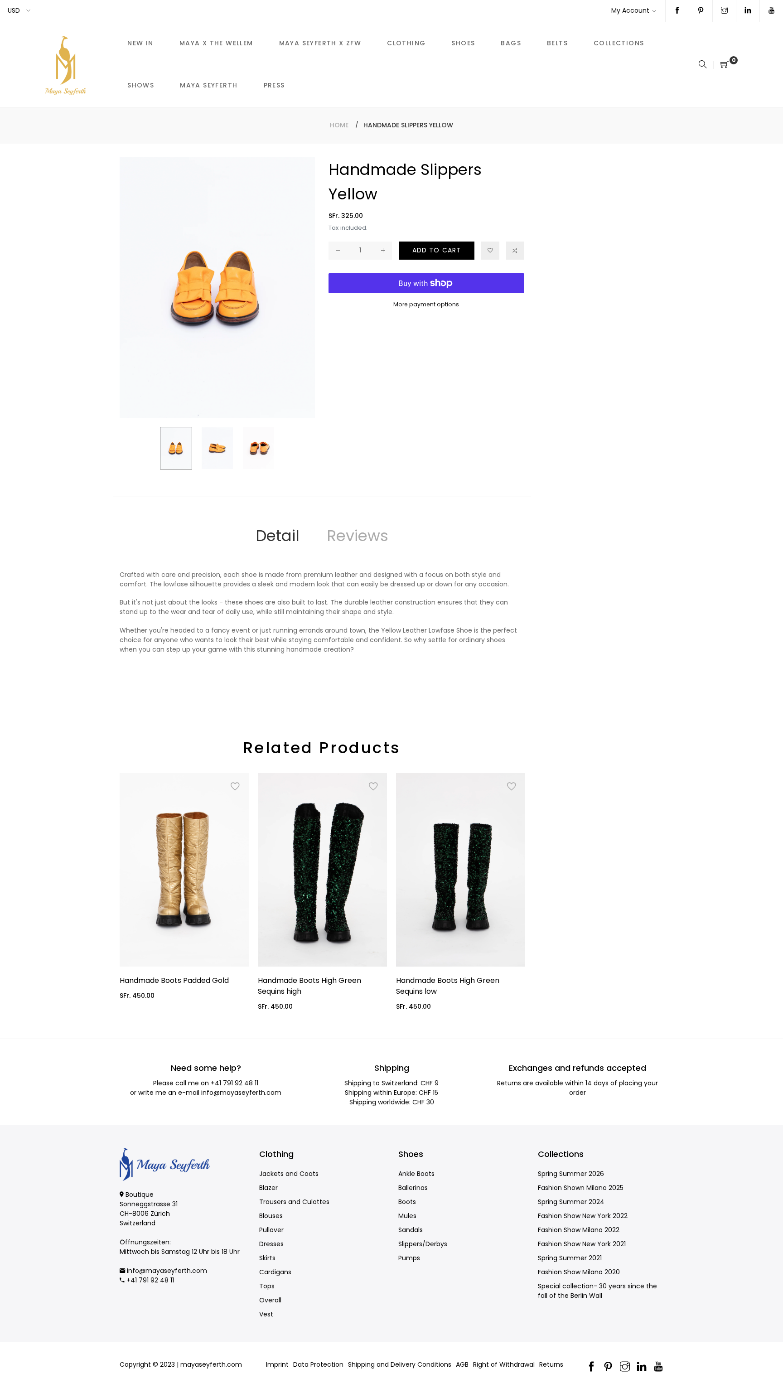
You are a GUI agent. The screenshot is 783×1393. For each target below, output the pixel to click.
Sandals (410, 1229)
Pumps (409, 1257)
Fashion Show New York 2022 (583, 1215)
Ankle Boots (416, 1173)
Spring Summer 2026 (571, 1173)
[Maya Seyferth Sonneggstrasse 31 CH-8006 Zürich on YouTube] (771, 11)
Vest (266, 1314)
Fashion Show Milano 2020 (579, 1272)
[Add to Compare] (515, 251)
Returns (551, 1364)
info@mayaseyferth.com (241, 1092)
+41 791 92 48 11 (234, 1083)
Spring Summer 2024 (571, 1201)
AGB (462, 1364)
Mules (407, 1215)
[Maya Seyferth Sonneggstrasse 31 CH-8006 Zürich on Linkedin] (747, 11)
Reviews (357, 536)
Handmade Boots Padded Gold (174, 980)
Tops (267, 1286)
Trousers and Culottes (294, 1201)
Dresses (271, 1243)
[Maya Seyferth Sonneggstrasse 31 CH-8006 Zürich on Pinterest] (700, 11)
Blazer (268, 1187)
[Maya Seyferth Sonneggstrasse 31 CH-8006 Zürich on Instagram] (724, 11)
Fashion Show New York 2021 (582, 1243)
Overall (270, 1300)
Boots (407, 1201)
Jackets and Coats (289, 1173)
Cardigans (275, 1272)
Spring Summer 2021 (570, 1257)
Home (339, 125)
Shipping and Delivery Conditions (399, 1364)
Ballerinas (413, 1187)
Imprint (277, 1364)
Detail (278, 536)
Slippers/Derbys (422, 1243)
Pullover (271, 1229)
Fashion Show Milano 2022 (578, 1229)
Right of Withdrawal (504, 1364)
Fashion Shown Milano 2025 (581, 1187)
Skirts (267, 1257)
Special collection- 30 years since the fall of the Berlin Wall (597, 1291)
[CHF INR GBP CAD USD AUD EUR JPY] (19, 10)
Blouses (271, 1215)
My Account (630, 10)
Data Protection (318, 1364)
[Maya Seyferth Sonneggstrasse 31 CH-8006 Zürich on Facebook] (677, 11)
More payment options (426, 304)
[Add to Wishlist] (490, 251)
